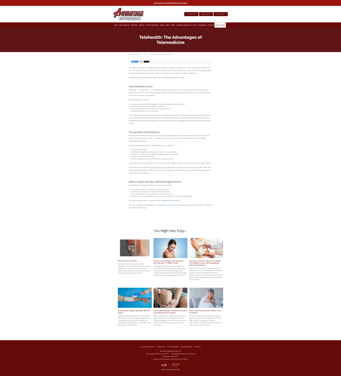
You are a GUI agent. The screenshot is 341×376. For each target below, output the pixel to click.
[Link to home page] (125, 14)
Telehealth (208, 205)
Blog (145, 54)
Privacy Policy (161, 346)
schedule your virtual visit (168, 205)
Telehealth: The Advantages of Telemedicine (161, 54)
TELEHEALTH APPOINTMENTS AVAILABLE (170, 3)
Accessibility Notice (186, 346)
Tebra (178, 369)
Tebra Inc (152, 346)
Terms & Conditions (173, 346)
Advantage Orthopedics (135, 54)
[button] (206, 14)
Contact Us (197, 346)
